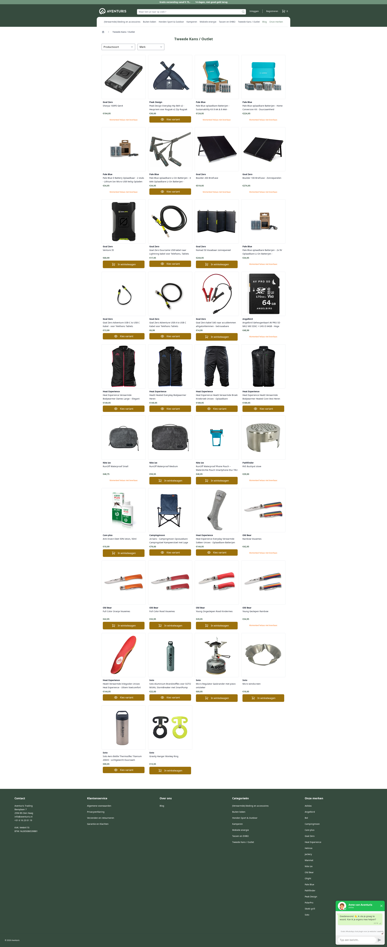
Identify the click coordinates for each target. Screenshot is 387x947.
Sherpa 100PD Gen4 (113, 105)
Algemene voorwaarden (99, 805)
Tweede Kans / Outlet (249, 21)
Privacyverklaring (95, 811)
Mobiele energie (208, 21)
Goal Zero (108, 102)
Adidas (308, 805)
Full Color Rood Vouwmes (162, 611)
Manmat (309, 860)
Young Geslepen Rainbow (255, 611)
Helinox (308, 848)
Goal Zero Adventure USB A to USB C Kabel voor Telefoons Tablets (167, 324)
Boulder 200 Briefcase (207, 177)
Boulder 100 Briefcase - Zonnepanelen (261, 177)
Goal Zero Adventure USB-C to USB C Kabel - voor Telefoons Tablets (121, 324)
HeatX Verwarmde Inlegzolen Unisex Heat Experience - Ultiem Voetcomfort (122, 685)
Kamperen (192, 21)
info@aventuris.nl (24, 816)
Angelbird (247, 318)
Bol (306, 817)
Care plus (107, 535)
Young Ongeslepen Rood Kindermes (214, 611)
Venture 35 (108, 250)
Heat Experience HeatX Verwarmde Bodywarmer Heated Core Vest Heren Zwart (261, 397)
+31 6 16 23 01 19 (23, 820)
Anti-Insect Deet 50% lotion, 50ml (120, 538)
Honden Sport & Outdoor (171, 21)
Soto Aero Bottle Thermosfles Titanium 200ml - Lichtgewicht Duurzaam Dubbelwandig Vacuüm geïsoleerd (122, 758)
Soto (151, 680)
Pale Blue (200, 102)
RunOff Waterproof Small (115, 466)
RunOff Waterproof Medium (163, 466)
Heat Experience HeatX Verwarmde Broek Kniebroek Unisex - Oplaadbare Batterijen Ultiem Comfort (216, 397)
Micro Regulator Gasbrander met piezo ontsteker (216, 685)
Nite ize (107, 462)
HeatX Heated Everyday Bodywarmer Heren (167, 397)
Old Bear (246, 535)
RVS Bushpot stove (251, 466)
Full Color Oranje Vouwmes (116, 611)
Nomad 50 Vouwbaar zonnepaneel (213, 250)
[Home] (103, 31)
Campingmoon (157, 535)
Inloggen (254, 11)
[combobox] (191, 12)
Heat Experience (111, 391)
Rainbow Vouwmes (252, 538)
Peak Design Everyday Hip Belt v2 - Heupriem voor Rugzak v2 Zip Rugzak (168, 107)
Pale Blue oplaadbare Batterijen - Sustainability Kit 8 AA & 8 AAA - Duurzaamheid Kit (212, 107)
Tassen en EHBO (227, 21)
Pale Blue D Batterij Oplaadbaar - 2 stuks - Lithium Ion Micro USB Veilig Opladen (123, 179)
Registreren (272, 11)
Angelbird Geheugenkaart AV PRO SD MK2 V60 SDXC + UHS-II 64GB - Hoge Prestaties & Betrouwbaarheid (261, 324)
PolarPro (309, 902)
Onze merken (276, 21)
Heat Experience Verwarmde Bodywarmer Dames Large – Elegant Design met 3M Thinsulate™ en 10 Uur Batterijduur (122, 397)
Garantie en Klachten (98, 823)
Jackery (308, 854)
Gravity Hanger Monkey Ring (163, 756)
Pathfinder (248, 462)
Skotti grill (310, 908)
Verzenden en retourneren (100, 817)
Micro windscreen (251, 683)
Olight (308, 878)
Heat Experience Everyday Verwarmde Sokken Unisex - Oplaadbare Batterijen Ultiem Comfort (215, 540)
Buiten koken (149, 21)
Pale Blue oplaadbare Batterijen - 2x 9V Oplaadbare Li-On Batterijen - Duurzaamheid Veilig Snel (262, 252)
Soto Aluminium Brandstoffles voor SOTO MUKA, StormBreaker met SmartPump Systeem (170, 685)
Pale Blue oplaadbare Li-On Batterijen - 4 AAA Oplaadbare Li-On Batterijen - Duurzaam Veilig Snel (170, 179)
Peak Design (155, 102)
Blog (264, 21)
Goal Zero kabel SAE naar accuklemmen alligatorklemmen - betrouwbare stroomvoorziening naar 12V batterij (216, 324)
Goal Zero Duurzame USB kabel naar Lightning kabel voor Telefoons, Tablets (169, 252)
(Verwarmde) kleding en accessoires (122, 21)
